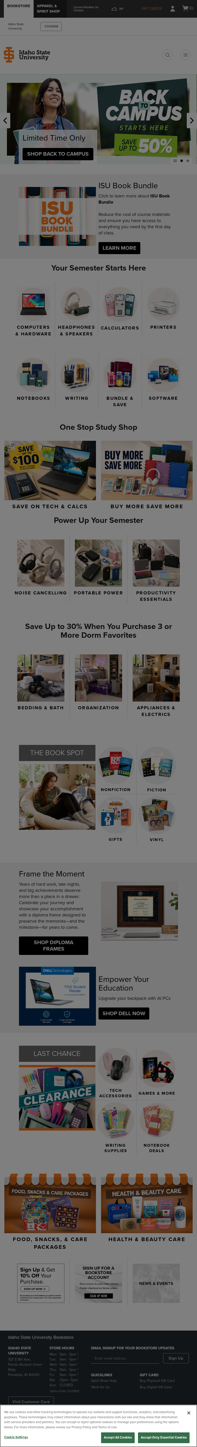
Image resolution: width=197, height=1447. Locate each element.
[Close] (188, 1413)
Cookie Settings (16, 1437)
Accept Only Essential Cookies (164, 1437)
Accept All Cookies (118, 1437)
